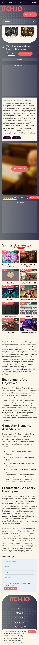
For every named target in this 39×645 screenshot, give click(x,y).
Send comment (10, 588)
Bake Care (10, 283)
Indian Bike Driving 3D (28, 283)
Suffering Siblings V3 (28, 332)
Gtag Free (10, 332)
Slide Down (10, 299)
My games (28, 15)
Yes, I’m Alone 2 (10, 316)
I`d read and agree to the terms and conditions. (19, 584)
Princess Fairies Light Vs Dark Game (10, 265)
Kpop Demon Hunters (28, 299)
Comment (23, 198)
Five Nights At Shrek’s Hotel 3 (28, 265)
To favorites (26, 54)
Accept (31, 632)
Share (12, 54)
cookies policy (19, 643)
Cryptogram (28, 316)
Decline (32, 636)
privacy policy (8, 643)
